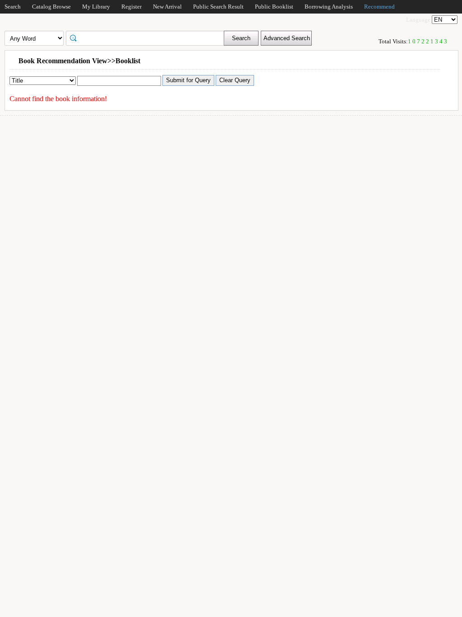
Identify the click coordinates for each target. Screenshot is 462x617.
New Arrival (167, 6)
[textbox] (148, 37)
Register (131, 6)
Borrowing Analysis (329, 6)
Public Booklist (274, 6)
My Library (96, 6)
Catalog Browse (51, 6)
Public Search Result (218, 6)
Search (13, 6)
